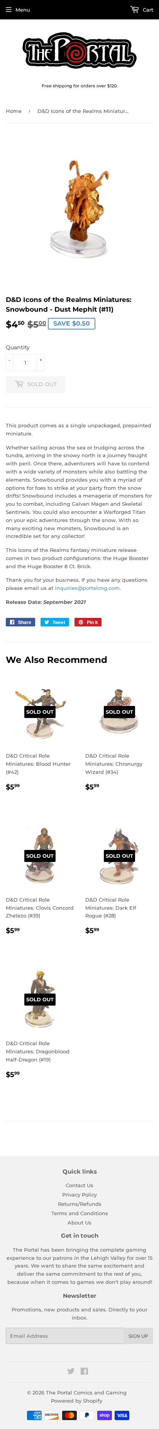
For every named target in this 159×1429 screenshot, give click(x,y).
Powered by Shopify (76, 1401)
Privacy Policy (79, 1194)
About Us (79, 1222)
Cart (147, 10)
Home (14, 111)
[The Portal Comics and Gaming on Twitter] (71, 1372)
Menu (22, 10)
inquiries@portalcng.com (87, 588)
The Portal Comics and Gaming (86, 1392)
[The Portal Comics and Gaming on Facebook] (84, 1372)
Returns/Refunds (79, 1204)
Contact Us (79, 1185)
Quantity (18, 347)
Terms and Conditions (79, 1213)
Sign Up (138, 1336)
